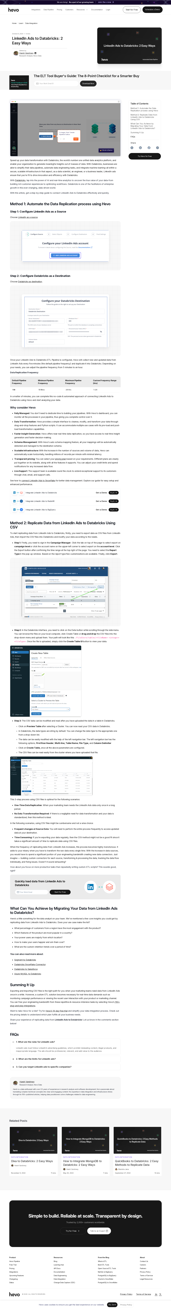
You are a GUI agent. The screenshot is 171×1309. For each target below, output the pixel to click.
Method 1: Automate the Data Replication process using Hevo (144, 109)
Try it (112, 493)
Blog (55, 1261)
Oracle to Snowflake (105, 1279)
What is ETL (102, 1261)
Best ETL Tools (103, 1265)
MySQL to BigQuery (105, 1272)
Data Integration (19, 1157)
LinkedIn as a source (27, 217)
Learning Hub (59, 1265)
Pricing (11, 1268)
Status (11, 1282)
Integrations (13, 1272)
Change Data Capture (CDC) (64, 1282)
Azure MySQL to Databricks (27, 974)
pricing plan (60, 459)
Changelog (13, 1279)
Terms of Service (146, 1275)
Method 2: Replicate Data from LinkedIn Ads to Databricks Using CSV (144, 117)
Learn (21, 23)
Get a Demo (101, 492)
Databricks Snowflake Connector (30, 964)
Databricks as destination (30, 281)
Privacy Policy (145, 1272)
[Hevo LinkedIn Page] (156, 1294)
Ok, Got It (112, 1305)
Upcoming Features (16, 1275)
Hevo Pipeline (14, 1261)
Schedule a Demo (152, 9)
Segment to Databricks (25, 960)
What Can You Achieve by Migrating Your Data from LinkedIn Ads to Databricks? (143, 125)
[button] (65, 1046)
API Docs (57, 1268)
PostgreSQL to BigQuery (107, 1275)
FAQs (133, 137)
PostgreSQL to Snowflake (107, 1282)
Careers (143, 1265)
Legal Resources (146, 1279)
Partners (143, 1268)
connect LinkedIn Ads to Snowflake (38, 480)
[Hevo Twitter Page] (160, 1294)
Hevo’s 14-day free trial (57, 1011)
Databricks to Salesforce (26, 969)
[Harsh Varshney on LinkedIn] (35, 53)
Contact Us (144, 1261)
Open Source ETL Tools (107, 1268)
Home (14, 23)
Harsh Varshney (26, 53)
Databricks (20, 180)
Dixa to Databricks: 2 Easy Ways (32, 1161)
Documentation (59, 1272)
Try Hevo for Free (145, 156)
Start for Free (132, 10)
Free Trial (12, 1265)
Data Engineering (60, 1275)
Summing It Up (137, 132)
